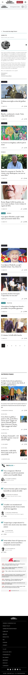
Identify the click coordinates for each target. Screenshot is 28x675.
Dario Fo (4, 106)
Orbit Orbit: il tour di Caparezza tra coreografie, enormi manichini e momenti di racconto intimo (15, 543)
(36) (26, 178)
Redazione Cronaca (7, 410)
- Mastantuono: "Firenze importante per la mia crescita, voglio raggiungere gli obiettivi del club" (12, 580)
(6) (5, 534)
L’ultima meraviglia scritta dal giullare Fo (13, 102)
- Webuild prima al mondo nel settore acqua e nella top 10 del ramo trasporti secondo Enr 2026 (13, 587)
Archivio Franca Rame (6, 75)
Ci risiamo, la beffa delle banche (11, 335)
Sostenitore (9, 530)
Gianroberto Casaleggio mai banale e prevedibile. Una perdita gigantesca (12, 307)
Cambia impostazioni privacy (10, 628)
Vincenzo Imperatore (11, 512)
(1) (5, 552)
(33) (26, 429)
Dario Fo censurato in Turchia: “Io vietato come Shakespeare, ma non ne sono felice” (13, 173)
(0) (26, 106)
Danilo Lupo (5, 429)
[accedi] (25, 2)
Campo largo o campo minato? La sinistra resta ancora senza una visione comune (15, 525)
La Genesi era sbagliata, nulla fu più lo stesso (13, 144)
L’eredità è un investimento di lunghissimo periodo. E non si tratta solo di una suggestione (14, 507)
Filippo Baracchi (10, 548)
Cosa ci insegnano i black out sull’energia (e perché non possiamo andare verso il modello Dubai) (14, 473)
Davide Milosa (5, 459)
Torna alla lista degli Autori (10, 31)
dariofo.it (3, 74)
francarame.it (4, 73)
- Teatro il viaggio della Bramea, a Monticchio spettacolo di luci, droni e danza (12, 568)
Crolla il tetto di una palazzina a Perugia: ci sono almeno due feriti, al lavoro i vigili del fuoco (13, 383)
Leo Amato (4, 444)
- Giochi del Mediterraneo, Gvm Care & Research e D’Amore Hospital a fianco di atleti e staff (13, 565)
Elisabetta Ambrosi (10, 478)
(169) (26, 208)
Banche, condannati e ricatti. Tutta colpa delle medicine (12, 115)
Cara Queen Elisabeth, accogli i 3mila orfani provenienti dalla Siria (12, 218)
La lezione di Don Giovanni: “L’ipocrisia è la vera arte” (10, 295)
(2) (26, 444)
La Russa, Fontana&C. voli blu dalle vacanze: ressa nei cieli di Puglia (10, 438)
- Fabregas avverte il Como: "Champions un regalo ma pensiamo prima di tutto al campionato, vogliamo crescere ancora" (13, 575)
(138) (26, 221)
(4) (5, 482)
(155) (26, 311)
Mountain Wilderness (11, 494)
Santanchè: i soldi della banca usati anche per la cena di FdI (9, 452)
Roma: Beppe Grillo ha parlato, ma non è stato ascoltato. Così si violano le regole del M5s (13, 204)
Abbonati (19, 2)
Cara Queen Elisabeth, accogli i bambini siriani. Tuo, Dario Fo (11, 266)
